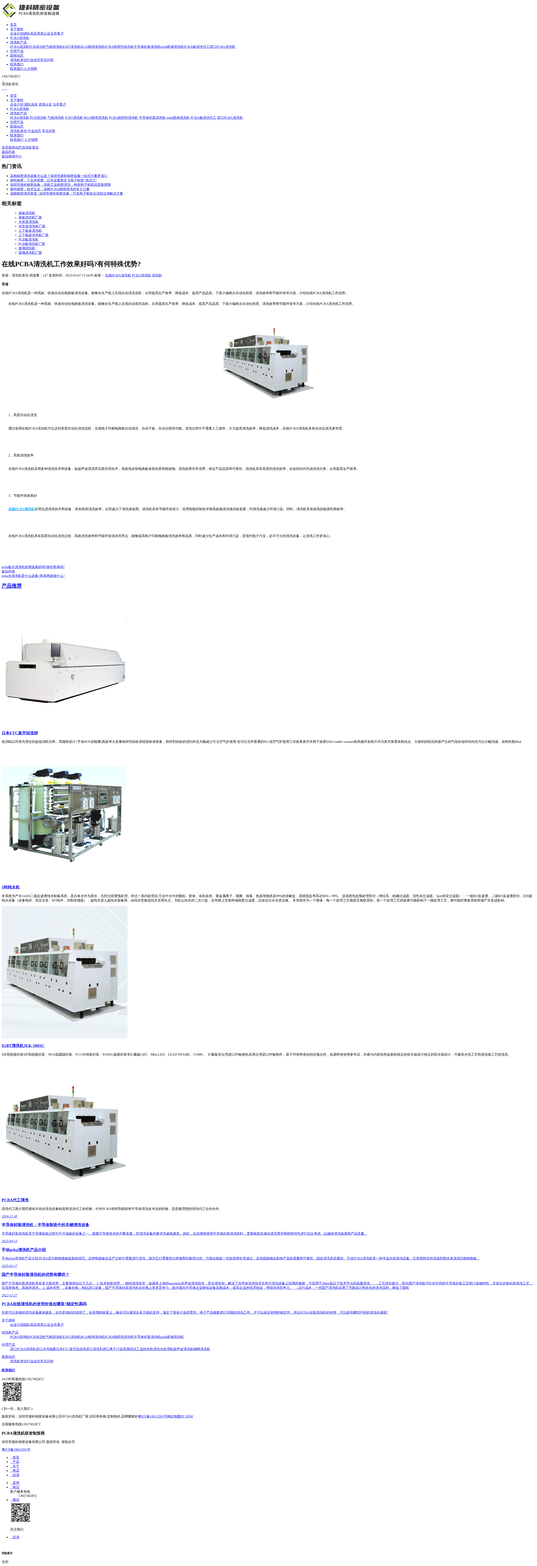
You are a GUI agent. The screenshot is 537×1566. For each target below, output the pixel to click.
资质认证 (43, 33)
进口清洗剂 (94, 1349)
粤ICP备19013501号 (152, 1416)
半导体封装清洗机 (147, 46)
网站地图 (173, 1416)
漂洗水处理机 (163, 1349)
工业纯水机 (144, 1349)
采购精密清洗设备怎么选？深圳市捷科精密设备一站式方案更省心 (58, 176)
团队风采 (30, 33)
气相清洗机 (54, 46)
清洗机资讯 (18, 60)
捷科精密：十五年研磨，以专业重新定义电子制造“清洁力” (53, 180)
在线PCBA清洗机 (118, 275)
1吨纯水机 (11, 887)
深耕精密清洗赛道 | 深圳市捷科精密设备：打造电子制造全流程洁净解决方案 (66, 193)
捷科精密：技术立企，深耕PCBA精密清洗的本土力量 (50, 189)
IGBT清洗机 (72, 46)
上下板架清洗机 (30, 230)
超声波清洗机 (183, 1349)
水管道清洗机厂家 (31, 226)
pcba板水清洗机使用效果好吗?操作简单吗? (33, 567)
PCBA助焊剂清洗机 (119, 46)
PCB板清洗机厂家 (31, 244)
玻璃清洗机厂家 (30, 252)
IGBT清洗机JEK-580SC (23, 1045)
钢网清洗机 (201, 1349)
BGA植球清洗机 (93, 46)
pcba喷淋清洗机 (172, 46)
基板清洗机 (26, 213)
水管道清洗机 (28, 222)
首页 (13, 24)
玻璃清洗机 (26, 248)
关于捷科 (16, 29)
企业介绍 (16, 33)
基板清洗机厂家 (30, 217)
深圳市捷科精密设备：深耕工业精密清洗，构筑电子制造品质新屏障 (60, 184)
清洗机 (157, 275)
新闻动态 (16, 55)
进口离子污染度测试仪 (119, 1349)
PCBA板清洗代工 (197, 46)
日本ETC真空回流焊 (20, 733)
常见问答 (47, 60)
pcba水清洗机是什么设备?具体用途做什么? (33, 576)
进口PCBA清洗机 (222, 46)
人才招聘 (30, 69)
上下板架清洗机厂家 (33, 235)
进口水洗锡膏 (46, 1349)
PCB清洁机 (37, 46)
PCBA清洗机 (19, 38)
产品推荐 (12, 585)
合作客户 (57, 33)
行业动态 (33, 60)
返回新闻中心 (12, 156)
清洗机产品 (18, 42)
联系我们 (16, 64)
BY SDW (186, 1416)
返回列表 (8, 152)
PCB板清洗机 (28, 239)
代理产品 (16, 51)
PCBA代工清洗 (15, 1200)
